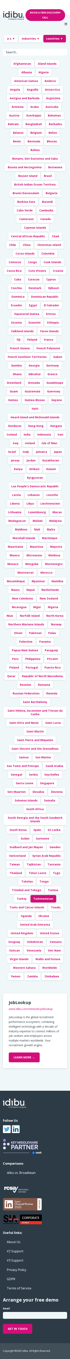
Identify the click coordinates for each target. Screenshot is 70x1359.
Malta (51, 529)
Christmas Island (49, 245)
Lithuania (14, 512)
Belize (53, 133)
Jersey (15, 460)
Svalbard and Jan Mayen (26, 847)
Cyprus (51, 279)
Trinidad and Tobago (26, 890)
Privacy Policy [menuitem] (16, 1270)
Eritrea (51, 314)
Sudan (25, 838)
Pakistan (35, 633)
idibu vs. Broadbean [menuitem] (21, 1173)
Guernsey (53, 391)
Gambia (16, 365)
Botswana (55, 167)
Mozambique (16, 581)
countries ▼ (54, 38)
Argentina (53, 98)
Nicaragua (19, 607)
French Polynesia (48, 348)
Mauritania (15, 547)
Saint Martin (35, 731)
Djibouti (53, 288)
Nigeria (53, 607)
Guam (14, 391)
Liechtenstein (50, 503)
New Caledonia (22, 598)
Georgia (34, 365)
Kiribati (34, 469)
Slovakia (38, 792)
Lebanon (34, 495)
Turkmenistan (43, 899)
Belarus (18, 133)
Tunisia (53, 890)
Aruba (34, 107)
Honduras (14, 426)
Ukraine (43, 916)
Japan (58, 452)
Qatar (11, 676)
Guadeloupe (54, 383)
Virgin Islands (19, 959)
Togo (56, 873)
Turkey (22, 899)
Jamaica (41, 452)
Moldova (54, 555)
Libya (30, 503)
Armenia (18, 107)
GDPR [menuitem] (11, 1279)
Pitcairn (52, 659)
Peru (15, 659)
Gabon (57, 357)
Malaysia (55, 521)
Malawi (38, 521)
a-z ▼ (11, 38)
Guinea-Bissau (35, 400)
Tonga (44, 881)
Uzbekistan (35, 942)
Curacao (33, 279)
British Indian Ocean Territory (35, 184)
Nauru (15, 590)
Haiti (35, 408)
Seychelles (51, 774)
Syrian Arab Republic (46, 856)
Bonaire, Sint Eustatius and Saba (35, 158)
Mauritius (36, 547)
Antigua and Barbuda (24, 98)
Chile (12, 245)
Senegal (16, 774)
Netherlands (50, 590)
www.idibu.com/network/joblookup (31, 1009)
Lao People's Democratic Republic (35, 486)
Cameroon (26, 219)
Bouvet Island (27, 176)
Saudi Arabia (54, 766)
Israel (12, 452)
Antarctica (52, 89)
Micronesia (34, 555)
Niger (37, 607)
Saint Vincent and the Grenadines (35, 748)
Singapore (47, 783)
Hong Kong (36, 426)
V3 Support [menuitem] (15, 1260)
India (27, 434)
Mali (37, 529)
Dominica (17, 296)
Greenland (14, 383)
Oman (18, 633)
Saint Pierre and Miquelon (35, 740)
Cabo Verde (25, 210)
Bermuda (34, 141)
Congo (32, 262)
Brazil (48, 176)
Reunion (25, 685)
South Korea (18, 830)
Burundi (47, 202)
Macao (57, 512)
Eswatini (34, 322)
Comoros (15, 262)
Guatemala (32, 391)
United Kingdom (22, 933)
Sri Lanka (54, 830)
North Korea (54, 616)
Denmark (35, 288)
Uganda (26, 916)
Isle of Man (49, 443)
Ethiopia (53, 322)
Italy (26, 452)
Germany (52, 365)
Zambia (32, 976)
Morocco (46, 572)
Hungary (56, 426)
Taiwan (15, 864)
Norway (56, 624)
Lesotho (52, 495)
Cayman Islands (35, 227)
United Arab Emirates (35, 924)
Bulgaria (51, 193)
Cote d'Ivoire (37, 271)
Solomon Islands (26, 800)
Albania (26, 72)
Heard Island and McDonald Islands (35, 417)
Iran (60, 434)
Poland (14, 667)
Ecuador (16, 305)
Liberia (15, 503)
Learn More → (24, 1057)
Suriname (42, 838)
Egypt (33, 305)
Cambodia (46, 210)
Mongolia (31, 564)
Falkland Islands (22, 331)
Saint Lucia (53, 723)
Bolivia (35, 150)
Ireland (30, 443)
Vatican (14, 950)
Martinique (49, 538)
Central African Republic (28, 236)
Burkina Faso (26, 202)
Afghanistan (22, 63)
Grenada (34, 383)
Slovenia (57, 792)
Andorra (50, 81)
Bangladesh (33, 124)
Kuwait (51, 469)
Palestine (25, 641)
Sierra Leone (24, 783)
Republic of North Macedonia (42, 676)
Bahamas (54, 115)
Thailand (16, 873)
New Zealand (49, 598)
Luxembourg (37, 512)
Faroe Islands (49, 331)
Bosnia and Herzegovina (25, 167)
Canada (45, 219)
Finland (32, 339)
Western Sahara (24, 968)
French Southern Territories (27, 357)
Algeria (43, 72)
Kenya (18, 469)
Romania (44, 685)
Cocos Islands (25, 253)
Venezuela (34, 950)
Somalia (49, 800)
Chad (55, 236)
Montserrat (26, 572)
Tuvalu (55, 907)
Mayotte (56, 547)
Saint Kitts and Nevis (24, 723)
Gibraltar (34, 374)
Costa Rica (14, 271)
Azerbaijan (33, 115)
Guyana (56, 400)
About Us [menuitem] (13, 1242)
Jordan (31, 460)
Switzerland (17, 856)
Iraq (15, 443)
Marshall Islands (24, 538)
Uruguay (14, 942)
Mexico (15, 555)
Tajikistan (34, 864)
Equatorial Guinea (26, 314)
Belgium (36, 133)
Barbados (55, 124)
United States (49, 933)
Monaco (12, 564)
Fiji (18, 339)
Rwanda (51, 693)
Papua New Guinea (25, 650)
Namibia (57, 581)
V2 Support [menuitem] (15, 1251)
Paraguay (51, 650)
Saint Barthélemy (35, 702)
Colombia (47, 253)
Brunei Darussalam (26, 193)
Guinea (13, 400)
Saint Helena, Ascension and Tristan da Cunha (35, 712)
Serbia (33, 774)
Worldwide (49, 968)
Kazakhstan (50, 460)
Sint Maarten (16, 792)
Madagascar (17, 521)
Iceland (12, 434)
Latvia (16, 495)
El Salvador (51, 305)
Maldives (21, 529)
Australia (52, 107)
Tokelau (27, 881)
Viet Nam (54, 950)
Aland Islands (47, 63)
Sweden (55, 847)
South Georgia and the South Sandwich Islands (35, 819)
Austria (14, 115)
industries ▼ (30, 38)
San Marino (43, 757)
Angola (15, 89)
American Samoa (26, 81)
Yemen (15, 976)
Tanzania (53, 864)
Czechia (16, 288)
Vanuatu (56, 942)
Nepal (30, 590)
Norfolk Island (30, 616)
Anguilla (32, 89)
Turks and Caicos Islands (27, 907)
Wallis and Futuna (47, 959)
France (48, 339)
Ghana (17, 374)
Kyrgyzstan (35, 477)
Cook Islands (52, 262)
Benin (17, 141)
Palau (52, 633)
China (27, 245)
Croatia (58, 271)
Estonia (16, 322)
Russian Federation (26, 693)
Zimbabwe (52, 976)
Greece (52, 374)
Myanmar (38, 581)
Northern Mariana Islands (26, 624)
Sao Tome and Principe (23, 766)
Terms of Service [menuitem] (19, 1288)
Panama (45, 641)
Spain (37, 830)
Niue (10, 616)
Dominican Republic (45, 296)
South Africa (35, 809)
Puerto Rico (53, 667)
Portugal (32, 667)
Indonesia (44, 434)
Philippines (32, 659)
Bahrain (13, 124)
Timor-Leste (37, 873)
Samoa (24, 757)
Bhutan (52, 141)
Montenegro (54, 564)
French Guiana (20, 348)
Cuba (17, 279)
